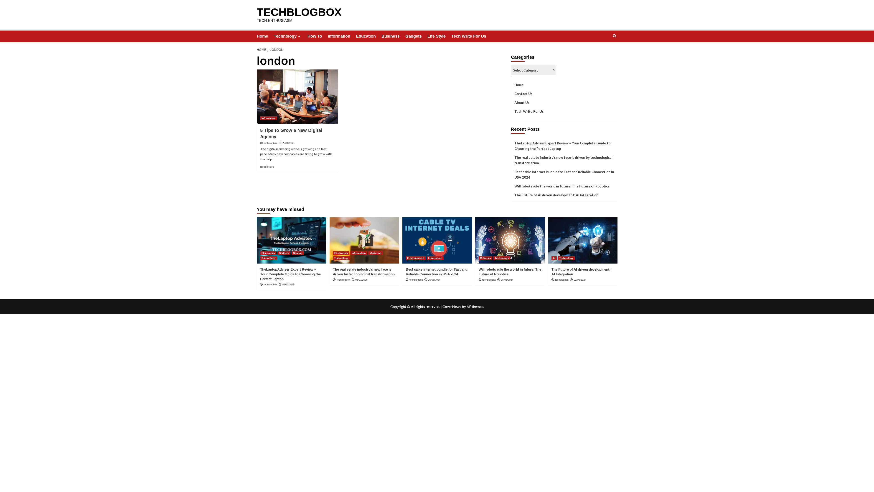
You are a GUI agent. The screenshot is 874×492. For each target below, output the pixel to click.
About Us (521, 102)
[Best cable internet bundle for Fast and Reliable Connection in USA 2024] (437, 240)
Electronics (268, 253)
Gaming (297, 253)
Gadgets (413, 36)
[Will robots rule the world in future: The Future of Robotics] (510, 240)
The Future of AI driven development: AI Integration (556, 195)
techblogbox (270, 143)
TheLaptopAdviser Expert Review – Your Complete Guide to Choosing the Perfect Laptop (562, 146)
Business (390, 36)
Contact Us (523, 94)
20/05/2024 (434, 279)
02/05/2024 (580, 279)
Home (262, 36)
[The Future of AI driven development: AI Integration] (582, 240)
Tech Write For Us (468, 36)
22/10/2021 (288, 143)
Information (339, 36)
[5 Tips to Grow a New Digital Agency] (297, 96)
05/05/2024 (507, 279)
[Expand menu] (299, 36)
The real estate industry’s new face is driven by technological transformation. (563, 160)
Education (366, 36)
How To (314, 36)
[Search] (614, 36)
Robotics (485, 258)
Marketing (375, 253)
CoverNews (451, 306)
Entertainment (415, 258)
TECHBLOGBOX (299, 12)
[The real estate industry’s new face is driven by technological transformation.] (364, 240)
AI (554, 258)
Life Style (436, 36)
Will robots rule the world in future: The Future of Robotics (562, 186)
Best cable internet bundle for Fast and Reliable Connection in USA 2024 (564, 174)
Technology (285, 36)
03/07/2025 (361, 279)
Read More (267, 166)
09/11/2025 (288, 284)
